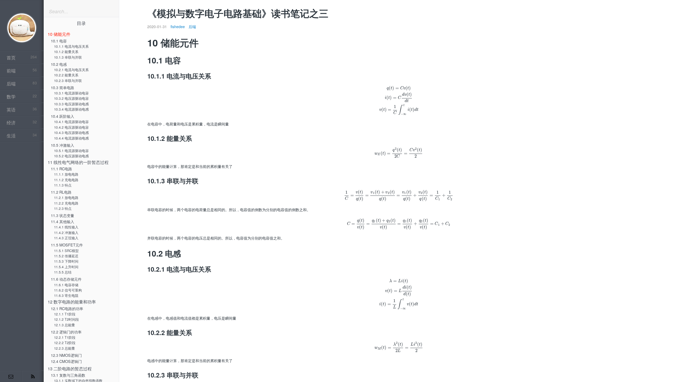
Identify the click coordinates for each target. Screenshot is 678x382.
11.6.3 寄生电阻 (66, 295)
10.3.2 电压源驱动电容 (71, 98)
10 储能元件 (59, 34)
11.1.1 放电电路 (66, 174)
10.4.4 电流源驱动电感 (71, 138)
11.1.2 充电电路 (66, 179)
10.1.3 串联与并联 (68, 57)
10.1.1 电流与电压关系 (71, 46)
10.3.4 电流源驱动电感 (71, 109)
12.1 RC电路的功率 (67, 308)
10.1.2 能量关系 (66, 51)
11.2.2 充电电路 (66, 203)
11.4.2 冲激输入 (66, 232)
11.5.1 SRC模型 (66, 250)
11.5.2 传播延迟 (66, 255)
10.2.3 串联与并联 (68, 80)
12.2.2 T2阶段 (64, 342)
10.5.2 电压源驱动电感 (71, 155)
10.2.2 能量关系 (66, 74)
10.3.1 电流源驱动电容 (71, 93)
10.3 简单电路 (62, 87)
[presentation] (398, 100)
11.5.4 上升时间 (66, 266)
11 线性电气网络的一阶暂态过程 (78, 162)
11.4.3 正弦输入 (66, 237)
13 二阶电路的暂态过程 (70, 369)
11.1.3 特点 (63, 185)
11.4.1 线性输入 (66, 226)
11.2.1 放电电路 (66, 197)
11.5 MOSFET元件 (67, 245)
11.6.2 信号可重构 (68, 290)
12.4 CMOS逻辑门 (66, 361)
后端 (192, 26)
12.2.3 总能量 (64, 348)
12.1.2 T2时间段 (66, 319)
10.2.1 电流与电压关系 (71, 69)
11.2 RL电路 (61, 192)
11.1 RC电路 (61, 168)
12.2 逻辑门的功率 (66, 332)
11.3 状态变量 (62, 215)
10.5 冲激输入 (62, 145)
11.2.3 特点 (63, 208)
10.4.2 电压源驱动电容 (71, 127)
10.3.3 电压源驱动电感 (71, 103)
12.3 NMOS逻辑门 (66, 355)
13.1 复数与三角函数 (68, 375)
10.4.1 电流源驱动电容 (71, 121)
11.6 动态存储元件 (66, 279)
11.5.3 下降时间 (66, 261)
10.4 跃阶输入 (62, 116)
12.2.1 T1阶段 (64, 337)
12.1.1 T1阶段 (64, 313)
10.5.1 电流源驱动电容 (71, 150)
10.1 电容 (59, 41)
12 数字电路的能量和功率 (72, 302)
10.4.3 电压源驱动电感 (71, 132)
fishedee (178, 26)
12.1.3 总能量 (64, 324)
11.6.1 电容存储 (66, 284)
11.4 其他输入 (62, 221)
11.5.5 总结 (63, 272)
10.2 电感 (59, 64)
